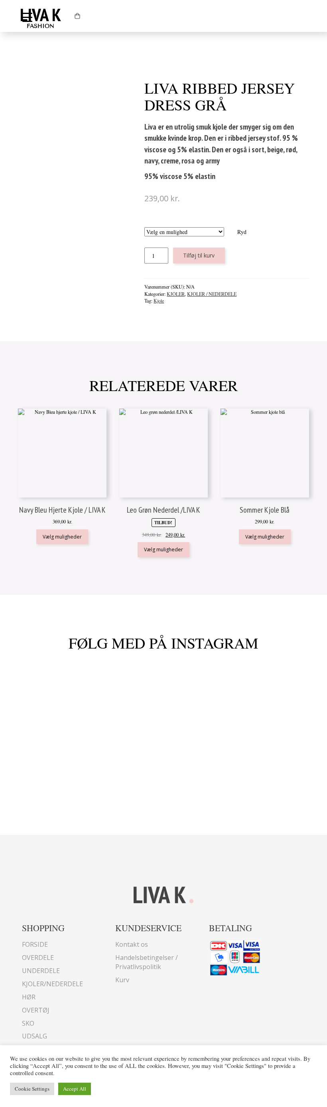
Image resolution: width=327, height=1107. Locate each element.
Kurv (122, 979)
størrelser (196, 223)
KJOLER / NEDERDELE (211, 294)
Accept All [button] (74, 1088)
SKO (28, 1023)
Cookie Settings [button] (32, 1088)
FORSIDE (35, 944)
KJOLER (176, 294)
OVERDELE (38, 957)
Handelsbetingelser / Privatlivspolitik (146, 962)
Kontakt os (131, 944)
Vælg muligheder (62, 536)
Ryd (241, 232)
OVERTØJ (35, 1010)
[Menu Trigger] (27, 17)
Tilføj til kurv (199, 255)
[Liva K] (163, 894)
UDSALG (34, 1036)
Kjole (159, 300)
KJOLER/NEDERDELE (52, 983)
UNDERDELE (41, 970)
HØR (28, 997)
